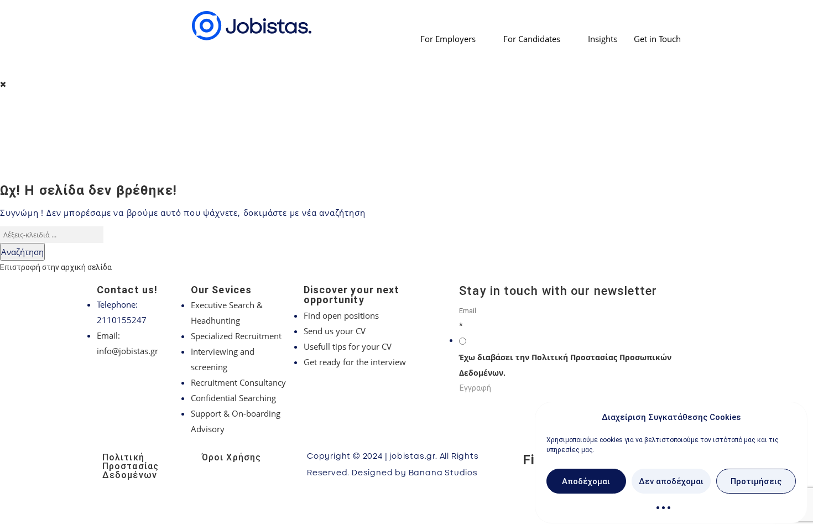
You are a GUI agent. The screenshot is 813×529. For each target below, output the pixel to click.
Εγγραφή (475, 387)
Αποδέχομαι (586, 481)
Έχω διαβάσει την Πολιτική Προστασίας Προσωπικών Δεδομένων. (565, 365)
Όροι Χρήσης (231, 457)
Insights (602, 38)
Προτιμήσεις (756, 481)
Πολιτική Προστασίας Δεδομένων (130, 466)
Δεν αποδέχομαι (671, 481)
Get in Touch (657, 38)
